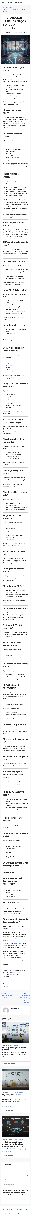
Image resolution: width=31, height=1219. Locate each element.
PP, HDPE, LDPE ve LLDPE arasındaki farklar (11, 1096)
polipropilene (18, 943)
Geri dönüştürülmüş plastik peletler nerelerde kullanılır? (13, 1143)
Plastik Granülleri (10, 7)
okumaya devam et (7, 1059)
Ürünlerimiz (6, 968)
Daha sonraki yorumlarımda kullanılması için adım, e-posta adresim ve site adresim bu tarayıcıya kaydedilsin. (15, 1192)
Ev (3, 7)
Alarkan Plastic (10, 365)
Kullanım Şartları (21, 1214)
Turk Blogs (25, 1209)
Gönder (6, 1199)
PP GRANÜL (7, 987)
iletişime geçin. (16, 972)
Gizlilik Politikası (9, 1214)
